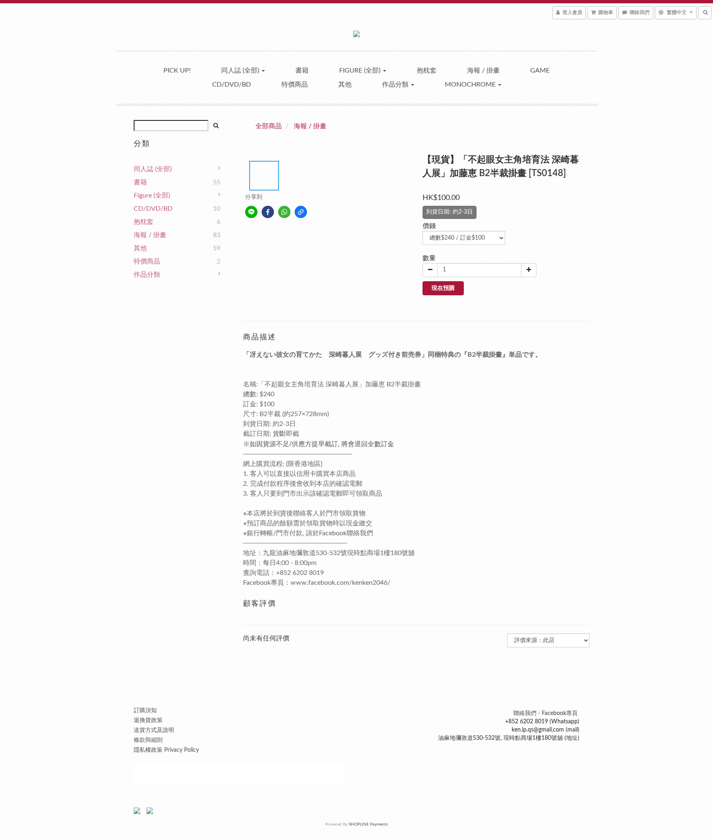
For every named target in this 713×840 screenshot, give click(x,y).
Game (540, 70)
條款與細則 (148, 740)
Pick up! (177, 70)
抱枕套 (427, 70)
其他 (345, 84)
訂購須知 (145, 710)
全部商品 (268, 126)
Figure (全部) (360, 70)
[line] (251, 212)
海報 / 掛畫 (483, 70)
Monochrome (471, 84)
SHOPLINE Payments (368, 824)
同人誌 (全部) (241, 70)
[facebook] (268, 212)
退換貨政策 (148, 720)
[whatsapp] (284, 212)
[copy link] (301, 212)
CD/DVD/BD (231, 84)
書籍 (302, 70)
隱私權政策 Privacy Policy (166, 750)
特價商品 (294, 84)
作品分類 (396, 84)
